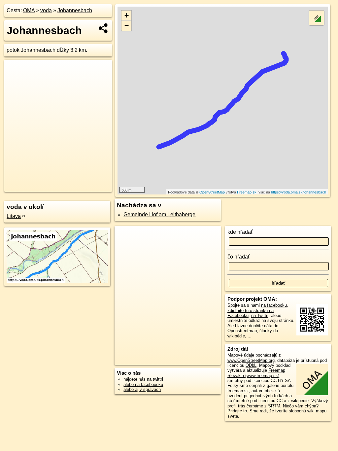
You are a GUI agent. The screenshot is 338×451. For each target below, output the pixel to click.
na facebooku (274, 305)
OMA (29, 10)
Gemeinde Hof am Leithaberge (159, 214)
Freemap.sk (246, 191)
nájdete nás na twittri (143, 379)
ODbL (251, 365)
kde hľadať (240, 232)
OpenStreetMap (212, 191)
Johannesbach (74, 10)
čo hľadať (238, 257)
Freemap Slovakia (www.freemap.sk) (256, 373)
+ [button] (126, 15)
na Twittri (259, 315)
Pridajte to (237, 410)
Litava (14, 216)
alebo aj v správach (142, 389)
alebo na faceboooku (143, 384)
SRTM (274, 405)
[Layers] (316, 18)
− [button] (126, 25)
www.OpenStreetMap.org (251, 360)
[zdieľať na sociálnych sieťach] (103, 28)
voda (46, 10)
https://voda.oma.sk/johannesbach (298, 191)
